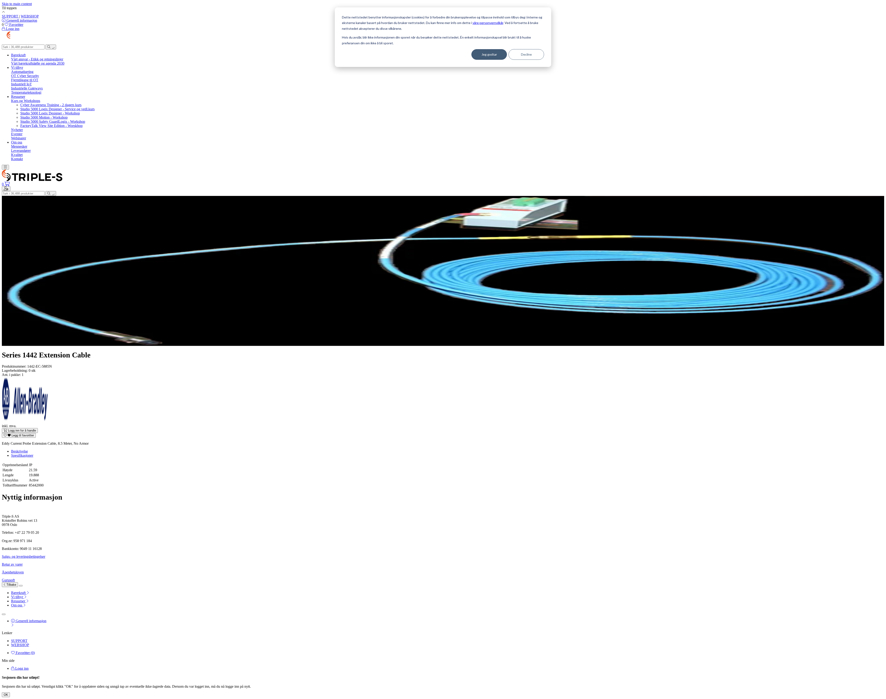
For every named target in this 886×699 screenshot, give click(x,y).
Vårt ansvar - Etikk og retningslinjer (37, 59)
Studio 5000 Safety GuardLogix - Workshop (52, 121)
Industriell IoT (21, 84)
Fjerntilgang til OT (24, 80)
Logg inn (21, 668)
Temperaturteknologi (26, 92)
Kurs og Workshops (25, 101)
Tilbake (11, 584)
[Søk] (50, 47)
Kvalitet (17, 155)
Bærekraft (18, 55)
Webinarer (18, 138)
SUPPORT (10, 16)
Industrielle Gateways (27, 88)
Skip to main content (17, 4)
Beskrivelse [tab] (19, 451)
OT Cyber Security (25, 76)
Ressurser (18, 97)
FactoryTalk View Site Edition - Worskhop (51, 126)
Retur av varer (12, 564)
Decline (526, 54)
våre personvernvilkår (488, 23)
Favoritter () (25, 653)
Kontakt (17, 159)
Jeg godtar (489, 54)
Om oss (16, 142)
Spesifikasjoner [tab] (22, 455)
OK (6, 694)
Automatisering (22, 72)
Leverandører (21, 151)
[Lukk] (21, 585)
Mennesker (19, 146)
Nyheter (17, 130)
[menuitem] (447, 593)
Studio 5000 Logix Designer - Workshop (50, 113)
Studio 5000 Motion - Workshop (44, 117)
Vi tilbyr (17, 67)
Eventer (16, 134)
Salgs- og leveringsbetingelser (23, 556)
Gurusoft (8, 580)
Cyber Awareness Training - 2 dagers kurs (50, 105)
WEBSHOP (30, 16)
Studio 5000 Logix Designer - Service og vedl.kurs (57, 109)
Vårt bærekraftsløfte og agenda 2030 (37, 63)
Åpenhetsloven (13, 572)
